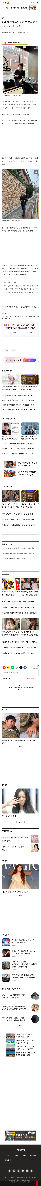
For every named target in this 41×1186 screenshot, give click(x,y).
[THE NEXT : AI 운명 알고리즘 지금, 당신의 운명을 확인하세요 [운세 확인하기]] (20, 360)
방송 (3, 709)
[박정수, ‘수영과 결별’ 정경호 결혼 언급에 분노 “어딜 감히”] (35, 996)
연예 (3, 18)
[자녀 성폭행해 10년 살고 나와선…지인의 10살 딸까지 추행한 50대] (35, 1019)
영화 (24, 1155)
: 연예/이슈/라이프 (10, 989)
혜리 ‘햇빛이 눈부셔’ (10, 282)
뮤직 (16, 1155)
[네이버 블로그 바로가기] (31, 1171)
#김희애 (5, 351)
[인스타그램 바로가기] (22, 1171)
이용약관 (12, 1177)
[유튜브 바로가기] (18, 1171)
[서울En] (6, 2)
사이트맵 (28, 1177)
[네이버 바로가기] (27, 1171)
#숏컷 (13, 351)
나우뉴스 (4, 935)
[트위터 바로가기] (14, 1171)
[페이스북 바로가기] (9, 1171)
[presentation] (16, 746)
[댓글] (18, 26)
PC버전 (34, 1177)
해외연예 (4, 861)
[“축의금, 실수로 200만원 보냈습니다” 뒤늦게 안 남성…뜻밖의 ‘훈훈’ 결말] (35, 1008)
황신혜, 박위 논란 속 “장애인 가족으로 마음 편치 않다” (21, 286)
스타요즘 (4, 785)
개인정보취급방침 (20, 1177)
